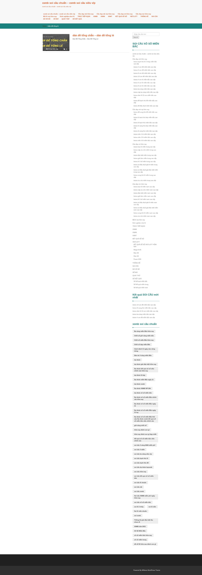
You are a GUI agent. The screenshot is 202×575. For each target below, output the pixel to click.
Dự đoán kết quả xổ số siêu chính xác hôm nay (144, 370)
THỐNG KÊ (144, 16)
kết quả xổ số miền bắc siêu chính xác (144, 440)
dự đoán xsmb (139, 384)
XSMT (110, 16)
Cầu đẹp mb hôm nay (86, 14)
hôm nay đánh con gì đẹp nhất (145, 434)
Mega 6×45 (137, 250)
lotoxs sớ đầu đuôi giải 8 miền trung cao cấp (145, 166)
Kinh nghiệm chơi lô (67, 16)
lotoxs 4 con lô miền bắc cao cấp (144, 79)
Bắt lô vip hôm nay (50, 16)
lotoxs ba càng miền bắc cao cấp (144, 89)
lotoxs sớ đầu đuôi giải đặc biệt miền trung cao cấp (146, 171)
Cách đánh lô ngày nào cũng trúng (144, 350)
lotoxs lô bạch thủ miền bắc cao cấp (145, 122)
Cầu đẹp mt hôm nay (125, 14)
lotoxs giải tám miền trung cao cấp (145, 158)
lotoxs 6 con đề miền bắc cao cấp (145, 70)
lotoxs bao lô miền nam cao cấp (144, 187)
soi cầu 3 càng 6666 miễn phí (144, 445)
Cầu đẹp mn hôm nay (143, 14)
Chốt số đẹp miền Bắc (142, 344)
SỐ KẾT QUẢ (77, 19)
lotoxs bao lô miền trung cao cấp (144, 147)
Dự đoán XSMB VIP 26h (142, 388)
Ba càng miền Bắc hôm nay (144, 331)
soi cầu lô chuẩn (140, 482)
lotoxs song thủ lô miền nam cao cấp (146, 213)
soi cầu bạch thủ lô (141, 458)
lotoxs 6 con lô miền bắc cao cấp (144, 83)
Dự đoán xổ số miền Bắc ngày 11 (145, 405)
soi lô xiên (152, 507)
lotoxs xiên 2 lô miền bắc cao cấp (145, 134)
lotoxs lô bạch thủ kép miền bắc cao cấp (145, 118)
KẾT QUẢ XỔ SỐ (121, 16)
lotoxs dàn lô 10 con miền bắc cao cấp (145, 96)
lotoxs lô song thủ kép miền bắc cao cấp (145, 127)
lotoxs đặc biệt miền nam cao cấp (145, 193)
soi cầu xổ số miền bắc (142, 502)
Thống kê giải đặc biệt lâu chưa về (143, 521)
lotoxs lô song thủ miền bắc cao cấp (145, 131)
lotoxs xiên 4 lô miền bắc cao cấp (145, 140)
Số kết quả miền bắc (140, 281)
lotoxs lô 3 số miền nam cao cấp (144, 199)
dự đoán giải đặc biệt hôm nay (145, 364)
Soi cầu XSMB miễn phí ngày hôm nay (144, 497)
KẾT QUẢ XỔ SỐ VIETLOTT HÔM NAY (145, 245)
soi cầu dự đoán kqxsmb (143, 467)
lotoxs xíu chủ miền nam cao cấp (144, 216)
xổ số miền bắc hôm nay (143, 535)
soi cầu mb (138, 487)
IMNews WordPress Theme (151, 570)
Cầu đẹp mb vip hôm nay (106, 14)
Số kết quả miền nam (141, 287)
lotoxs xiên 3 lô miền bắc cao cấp (145, 137)
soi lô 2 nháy (139, 507)
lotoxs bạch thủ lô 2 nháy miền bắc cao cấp (145, 63)
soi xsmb (137, 515)
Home (45, 26)
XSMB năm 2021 (140, 526)
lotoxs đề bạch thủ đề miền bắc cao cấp (145, 101)
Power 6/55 (137, 259)
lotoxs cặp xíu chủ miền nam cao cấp (146, 190)
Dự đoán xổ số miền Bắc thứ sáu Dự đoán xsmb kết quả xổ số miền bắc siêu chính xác (145, 419)
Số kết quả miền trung (141, 284)
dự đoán (137, 360)
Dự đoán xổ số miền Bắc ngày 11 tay (145, 411)
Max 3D (136, 253)
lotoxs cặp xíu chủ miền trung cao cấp (145, 151)
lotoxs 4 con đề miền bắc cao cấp (145, 67)
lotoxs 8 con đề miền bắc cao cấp (145, 73)
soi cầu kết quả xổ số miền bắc (144, 477)
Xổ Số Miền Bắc (140, 531)
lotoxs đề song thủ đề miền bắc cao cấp (145, 113)
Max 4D (136, 256)
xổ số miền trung (140, 540)
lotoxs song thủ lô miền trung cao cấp (145, 176)
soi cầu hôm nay (140, 471)
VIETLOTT (133, 16)
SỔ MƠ (55, 19)
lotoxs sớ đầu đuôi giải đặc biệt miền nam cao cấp (146, 209)
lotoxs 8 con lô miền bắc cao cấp (144, 86)
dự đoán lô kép (139, 375)
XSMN (103, 16)
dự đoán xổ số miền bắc (143, 393)
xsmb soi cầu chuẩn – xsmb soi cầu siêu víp (68, 2)
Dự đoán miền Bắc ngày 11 (143, 379)
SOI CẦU (155, 16)
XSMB (95, 16)
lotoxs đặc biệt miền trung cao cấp (145, 155)
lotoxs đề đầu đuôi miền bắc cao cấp (146, 106)
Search (135, 37)
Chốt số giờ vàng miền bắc (144, 336)
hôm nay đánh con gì (142, 430)
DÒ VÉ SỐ (46, 19)
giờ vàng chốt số (140, 425)
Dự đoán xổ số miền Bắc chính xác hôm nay (145, 398)
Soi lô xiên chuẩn (140, 511)
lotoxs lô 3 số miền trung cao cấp (145, 161)
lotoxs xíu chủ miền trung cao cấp (145, 180)
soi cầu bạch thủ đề (141, 463)
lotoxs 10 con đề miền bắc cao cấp (145, 76)
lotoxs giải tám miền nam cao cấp (145, 196)
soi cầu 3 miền (139, 449)
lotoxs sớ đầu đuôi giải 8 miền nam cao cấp (145, 203)
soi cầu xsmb (139, 491)
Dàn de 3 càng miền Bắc (143, 355)
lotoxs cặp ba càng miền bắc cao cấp (146, 92)
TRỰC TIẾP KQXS (84, 16)
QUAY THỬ (65, 19)
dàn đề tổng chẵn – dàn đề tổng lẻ (93, 35)
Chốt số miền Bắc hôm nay (144, 340)
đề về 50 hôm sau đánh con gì (145, 544)
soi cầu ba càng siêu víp (143, 454)
